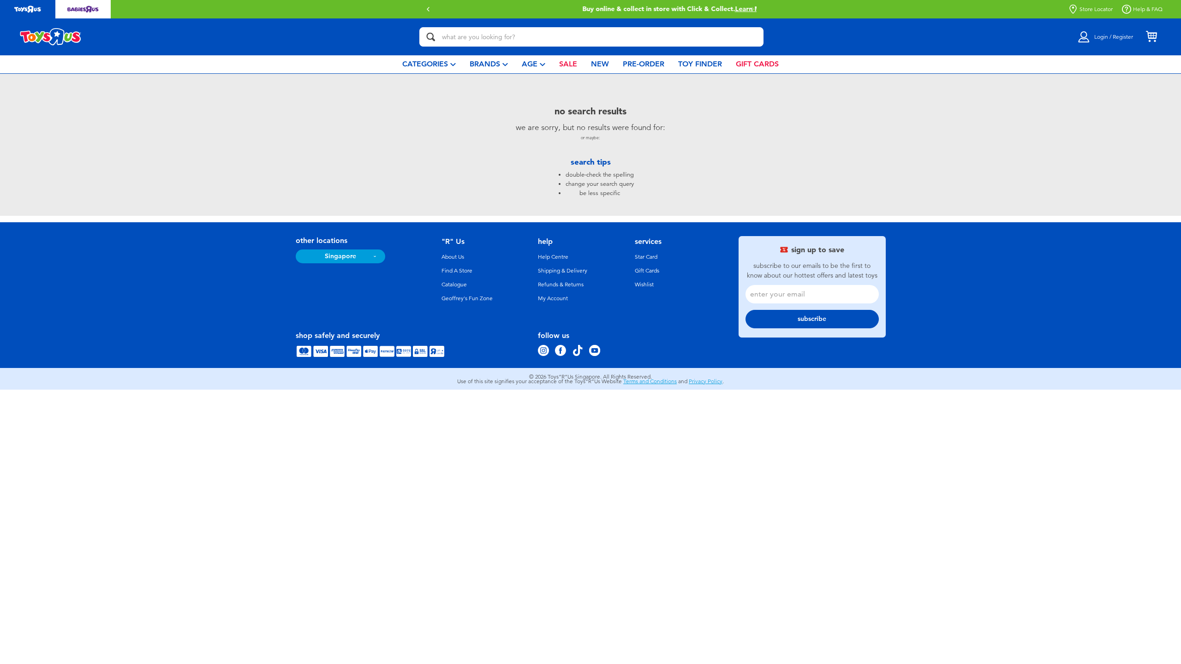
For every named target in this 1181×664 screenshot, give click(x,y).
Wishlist (644, 284)
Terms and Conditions (650, 381)
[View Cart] (1151, 37)
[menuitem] (429, 64)
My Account (553, 298)
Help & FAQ (1148, 9)
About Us (452, 257)
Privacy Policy (705, 381)
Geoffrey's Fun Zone (467, 298)
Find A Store (456, 270)
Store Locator (1096, 9)
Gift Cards (647, 270)
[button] (428, 9)
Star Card (646, 257)
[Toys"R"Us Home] (50, 37)
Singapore (340, 256)
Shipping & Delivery (562, 270)
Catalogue (454, 284)
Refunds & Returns (561, 284)
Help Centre (553, 257)
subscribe (812, 319)
